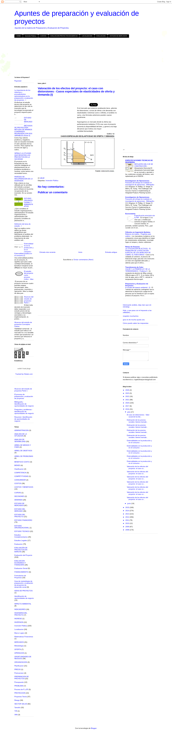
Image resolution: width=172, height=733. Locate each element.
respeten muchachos (130, 316)
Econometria (130, 214)
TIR (15, 711)
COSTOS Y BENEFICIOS (23, 487)
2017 (127, 406)
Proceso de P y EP (21, 689)
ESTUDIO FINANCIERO (23, 520)
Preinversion (19, 673)
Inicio (80, 252)
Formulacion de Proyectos (20, 577)
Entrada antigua (111, 252)
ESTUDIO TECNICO (21, 531)
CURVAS (17, 493)
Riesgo (17, 700)
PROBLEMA (18, 686)
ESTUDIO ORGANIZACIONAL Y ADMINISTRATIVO (28, 202)
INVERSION (18, 622)
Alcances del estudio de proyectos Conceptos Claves (23, 324)
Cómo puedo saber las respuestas (135, 323)
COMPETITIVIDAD (21, 476)
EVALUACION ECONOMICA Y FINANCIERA (20, 563)
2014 (127, 511)
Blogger (94, 728)
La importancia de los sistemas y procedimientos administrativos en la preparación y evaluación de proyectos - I (23, 95)
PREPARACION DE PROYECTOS (21, 677)
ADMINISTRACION (21, 430)
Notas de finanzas (132, 247)
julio (129, 412)
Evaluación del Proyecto (23, 555)
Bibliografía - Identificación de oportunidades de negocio (24, 404)
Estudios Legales (20, 540)
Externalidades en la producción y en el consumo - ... (139, 441)
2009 (127, 527)
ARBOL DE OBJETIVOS (23, 451)
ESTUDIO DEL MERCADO (19, 510)
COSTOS (43, 36)
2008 (127, 530)
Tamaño (17, 707)
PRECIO (17, 669)
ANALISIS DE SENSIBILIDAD (20, 440)
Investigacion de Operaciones (137, 181)
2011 (127, 520)
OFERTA (17, 649)
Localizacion (19, 629)
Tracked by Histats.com (24, 374)
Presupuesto (19, 682)
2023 (127, 393)
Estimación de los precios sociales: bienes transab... (137, 421)
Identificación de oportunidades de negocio (24, 597)
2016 (127, 409)
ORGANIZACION (20, 662)
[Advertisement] (84, 57)
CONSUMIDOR (20, 480)
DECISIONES (19, 496)
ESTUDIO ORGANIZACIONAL (21, 527)
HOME (18, 36)
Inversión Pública (30, 36)
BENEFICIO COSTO (21, 462)
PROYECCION (19, 693)
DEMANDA (18, 500)
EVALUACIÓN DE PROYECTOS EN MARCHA (20, 550)
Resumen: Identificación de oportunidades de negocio (23, 419)
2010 (127, 523)
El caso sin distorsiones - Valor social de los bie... (138, 416)
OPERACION (19, 653)
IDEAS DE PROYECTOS (23, 591)
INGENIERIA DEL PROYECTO (20, 614)
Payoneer (18, 81)
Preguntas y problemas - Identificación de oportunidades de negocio (24, 411)
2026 (127, 390)
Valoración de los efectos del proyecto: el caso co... (137, 467)
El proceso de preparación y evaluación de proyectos (23, 396)
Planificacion (19, 666)
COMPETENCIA (20, 473)
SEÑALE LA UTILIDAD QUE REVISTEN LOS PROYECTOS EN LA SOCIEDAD (22, 156)
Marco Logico (19, 633)
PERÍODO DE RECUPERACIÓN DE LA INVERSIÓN (23, 179)
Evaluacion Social (20, 568)
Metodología (19, 646)
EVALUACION (101, 36)
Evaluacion (18, 544)
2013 (127, 514)
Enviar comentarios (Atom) (83, 259)
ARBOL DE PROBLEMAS (23, 456)
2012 (127, 517)
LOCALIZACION (87, 36)
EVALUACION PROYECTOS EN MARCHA (64, 36)
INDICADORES (20, 609)
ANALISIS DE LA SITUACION (20, 435)
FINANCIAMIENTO (21, 572)
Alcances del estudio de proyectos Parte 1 (28, 300)
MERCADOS (19, 642)
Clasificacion (19, 469)
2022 (127, 396)
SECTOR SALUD (20, 704)
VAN (16, 715)
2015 (127, 507)
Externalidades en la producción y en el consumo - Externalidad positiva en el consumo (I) (24, 249)
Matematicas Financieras (23, 637)
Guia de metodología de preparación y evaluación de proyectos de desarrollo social (23, 584)
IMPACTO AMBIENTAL (22, 604)
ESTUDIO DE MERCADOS (118, 36)
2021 (127, 400)
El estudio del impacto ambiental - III (138, 287)
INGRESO (18, 619)
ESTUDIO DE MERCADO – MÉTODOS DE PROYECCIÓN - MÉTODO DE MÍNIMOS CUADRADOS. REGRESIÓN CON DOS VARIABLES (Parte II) (23, 126)
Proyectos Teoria (20, 697)
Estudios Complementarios (20, 536)
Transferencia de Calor (134, 267)
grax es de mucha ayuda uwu (134, 320)
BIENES (17, 465)
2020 (127, 403)
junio (129, 503)
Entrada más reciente (47, 252)
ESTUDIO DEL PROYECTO (19, 515)
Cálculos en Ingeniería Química (137, 232)
